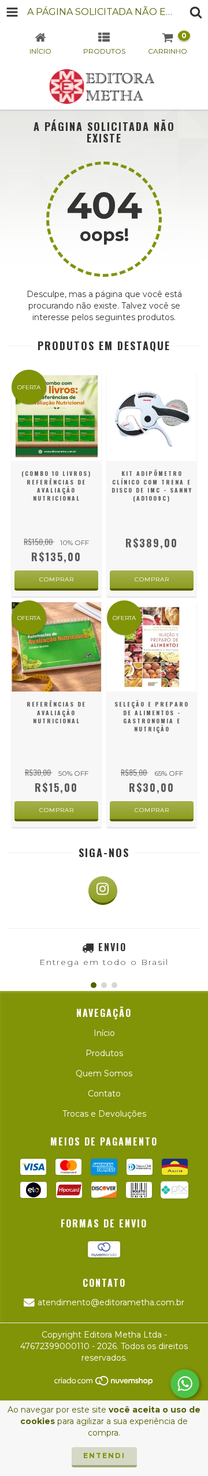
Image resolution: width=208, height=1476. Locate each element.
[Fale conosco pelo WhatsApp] (184, 1383)
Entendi (104, 1455)
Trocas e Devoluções (104, 1114)
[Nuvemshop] (104, 1384)
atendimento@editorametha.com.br (111, 1302)
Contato (104, 1093)
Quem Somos (104, 1073)
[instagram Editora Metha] (102, 890)
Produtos (104, 1053)
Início (104, 1033)
